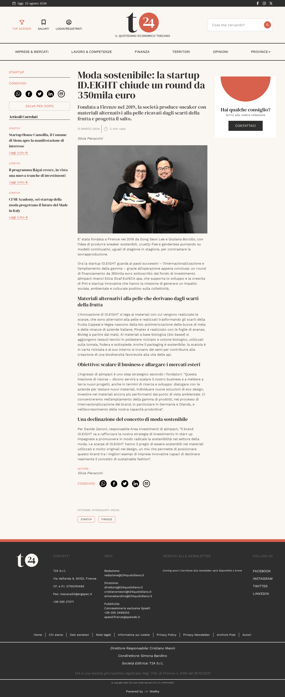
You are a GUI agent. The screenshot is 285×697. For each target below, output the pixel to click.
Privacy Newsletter (196, 634)
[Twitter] (271, 3)
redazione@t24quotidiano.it (124, 575)
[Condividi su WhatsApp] (18, 94)
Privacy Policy (166, 634)
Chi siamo (56, 634)
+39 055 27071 (63, 601)
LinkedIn (261, 594)
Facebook (262, 571)
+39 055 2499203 (116, 612)
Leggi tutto (16, 152)
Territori (181, 52)
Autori (246, 634)
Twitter (260, 586)
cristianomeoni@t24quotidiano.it (127, 591)
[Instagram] (264, 3)
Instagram (263, 579)
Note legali (103, 634)
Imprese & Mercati (32, 52)
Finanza (142, 52)
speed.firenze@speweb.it (122, 617)
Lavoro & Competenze (91, 52)
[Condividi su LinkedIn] (50, 94)
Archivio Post (226, 634)
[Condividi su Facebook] (29, 94)
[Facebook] (257, 3)
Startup (16, 72)
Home (38, 634)
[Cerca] (267, 24)
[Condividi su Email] (61, 94)
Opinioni (220, 52)
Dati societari (79, 634)
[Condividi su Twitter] (39, 94)
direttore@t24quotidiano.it (123, 587)
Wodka (154, 691)
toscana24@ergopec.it (76, 594)
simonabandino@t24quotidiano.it (128, 596)
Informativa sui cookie (134, 634)
